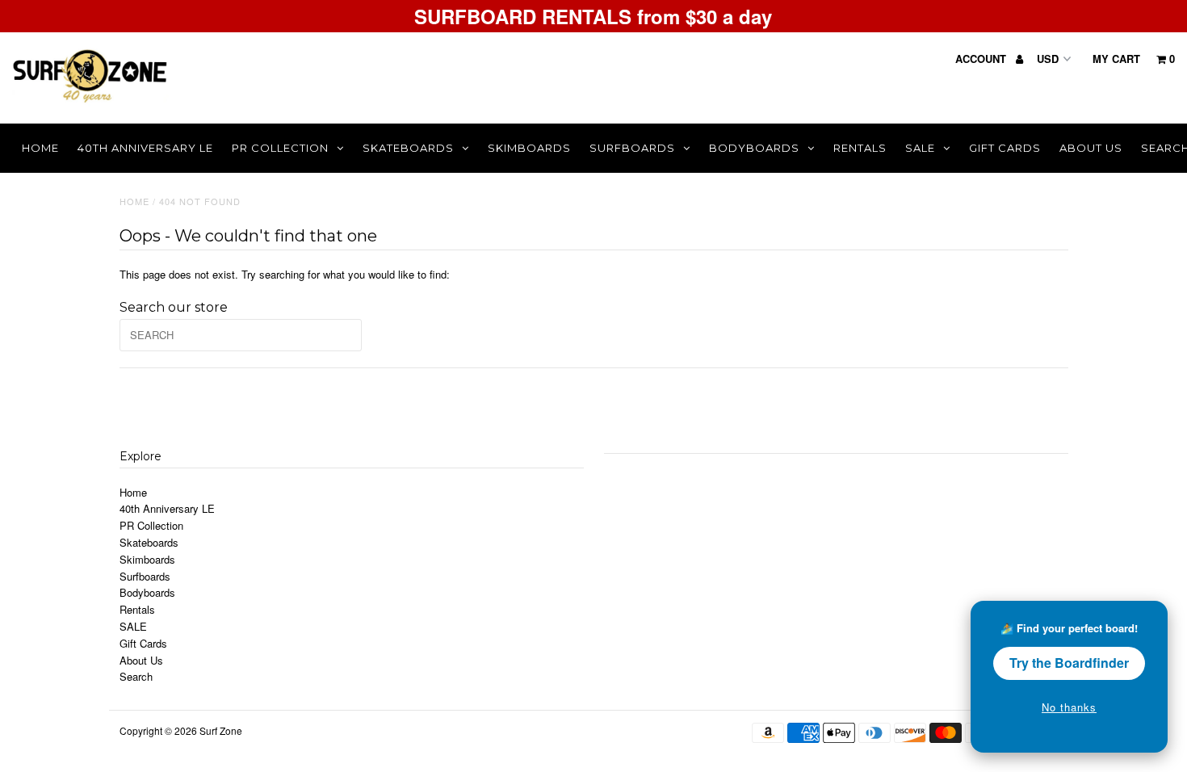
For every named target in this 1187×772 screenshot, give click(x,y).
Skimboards (529, 147)
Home (40, 147)
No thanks (1069, 707)
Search (136, 676)
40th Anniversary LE (145, 147)
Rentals (860, 147)
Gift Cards (1005, 147)
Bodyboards (754, 147)
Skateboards (408, 147)
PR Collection (280, 147)
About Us (1090, 147)
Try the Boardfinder (1069, 662)
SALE (920, 147)
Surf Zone (220, 730)
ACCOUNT (982, 58)
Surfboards (632, 147)
